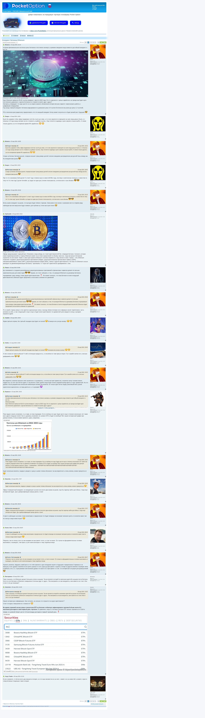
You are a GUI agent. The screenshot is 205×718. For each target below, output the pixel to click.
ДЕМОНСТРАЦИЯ (39, 23)
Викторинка (10, 591)
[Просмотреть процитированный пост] (17, 146)
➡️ (30, 35)
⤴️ (14, 35)
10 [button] (98, 42)
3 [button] (91, 42)
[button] (85, 42)
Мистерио (10, 169)
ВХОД (76, 23)
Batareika (9, 508)
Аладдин (9, 347)
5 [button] (95, 42)
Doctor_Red (10, 557)
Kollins (9, 372)
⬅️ (23, 35)
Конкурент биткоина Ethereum (13, 40)
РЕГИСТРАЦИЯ (60, 23)
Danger (9, 146)
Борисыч (9, 459)
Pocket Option (5, 706)
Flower (9, 297)
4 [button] (93, 42)
